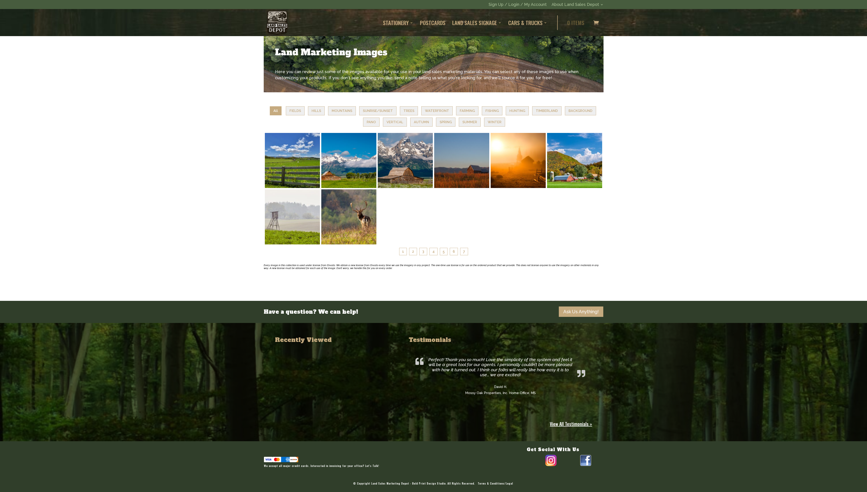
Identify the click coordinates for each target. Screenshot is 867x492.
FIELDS (295, 111)
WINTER (494, 122)
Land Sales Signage (474, 23)
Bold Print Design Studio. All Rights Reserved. (443, 483)
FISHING (492, 111)
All (275, 111)
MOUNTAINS (342, 111)
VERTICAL (395, 122)
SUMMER (469, 122)
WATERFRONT (437, 111)
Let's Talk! (372, 466)
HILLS (316, 111)
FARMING (467, 111)
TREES (408, 111)
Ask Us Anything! (581, 311)
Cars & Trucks (525, 23)
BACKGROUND (580, 111)
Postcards (432, 23)
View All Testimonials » (571, 423)
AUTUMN (421, 122)
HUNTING (517, 111)
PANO (371, 122)
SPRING (446, 122)
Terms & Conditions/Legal (495, 483)
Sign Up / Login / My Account (518, 5)
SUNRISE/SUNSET (378, 111)
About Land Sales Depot (575, 5)
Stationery (396, 23)
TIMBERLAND (547, 111)
